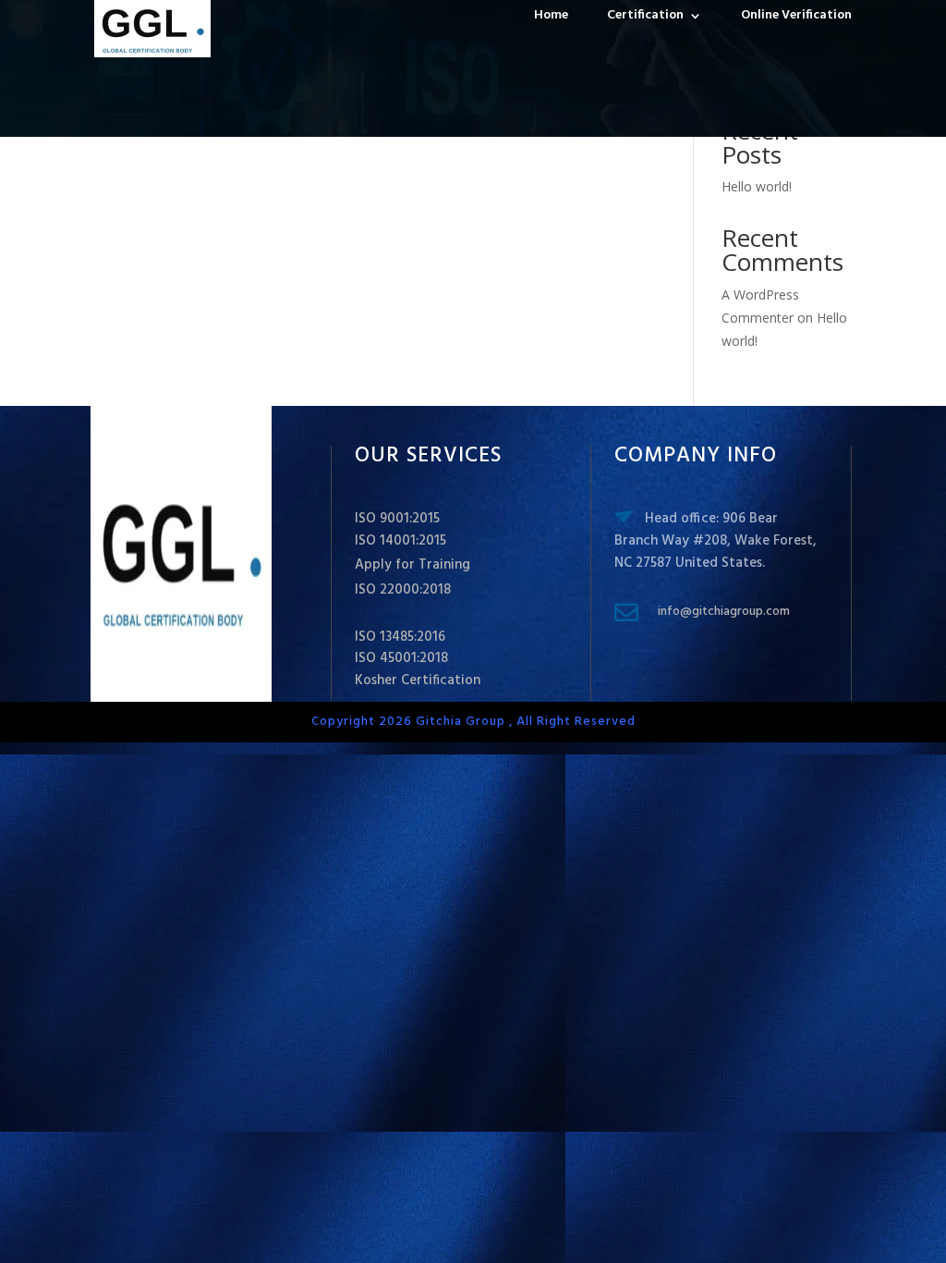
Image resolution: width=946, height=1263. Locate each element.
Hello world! (757, 186)
